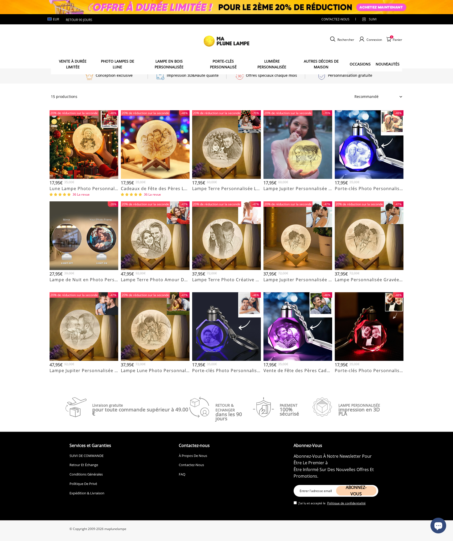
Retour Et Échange (83, 464)
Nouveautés (388, 64)
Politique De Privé (83, 483)
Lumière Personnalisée (271, 64)
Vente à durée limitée (73, 64)
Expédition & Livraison (86, 493)
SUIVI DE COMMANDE (86, 455)
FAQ (182, 474)
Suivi (372, 19)
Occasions (360, 64)
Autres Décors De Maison (321, 64)
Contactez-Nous (191, 464)
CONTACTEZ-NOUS (335, 19)
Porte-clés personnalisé (223, 64)
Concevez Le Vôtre (84, 194)
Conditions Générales (86, 474)
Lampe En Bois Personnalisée (169, 64)
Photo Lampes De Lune (117, 64)
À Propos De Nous (193, 455)
